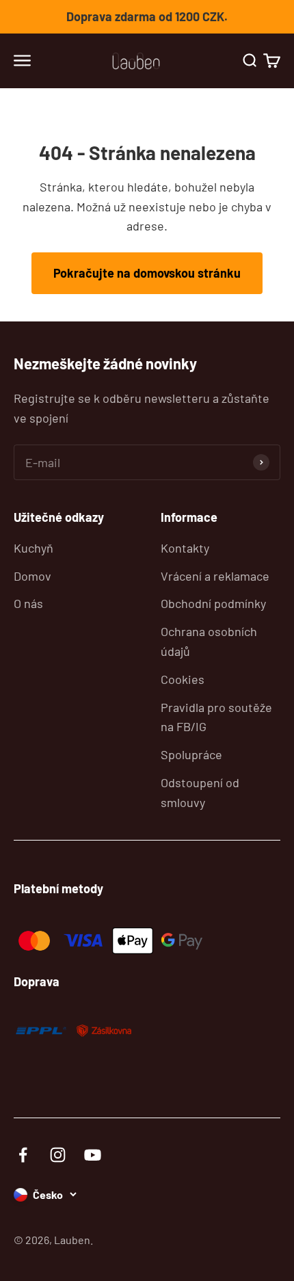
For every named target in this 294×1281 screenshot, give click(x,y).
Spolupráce (191, 754)
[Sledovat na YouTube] (92, 1155)
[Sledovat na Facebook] (23, 1155)
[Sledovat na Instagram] (58, 1155)
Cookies (182, 679)
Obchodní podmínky (213, 603)
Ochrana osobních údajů (209, 641)
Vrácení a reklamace (215, 575)
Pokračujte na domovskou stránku (147, 272)
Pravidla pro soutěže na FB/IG (216, 717)
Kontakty (185, 547)
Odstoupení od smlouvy (200, 792)
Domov (32, 575)
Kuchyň (33, 547)
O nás (28, 603)
